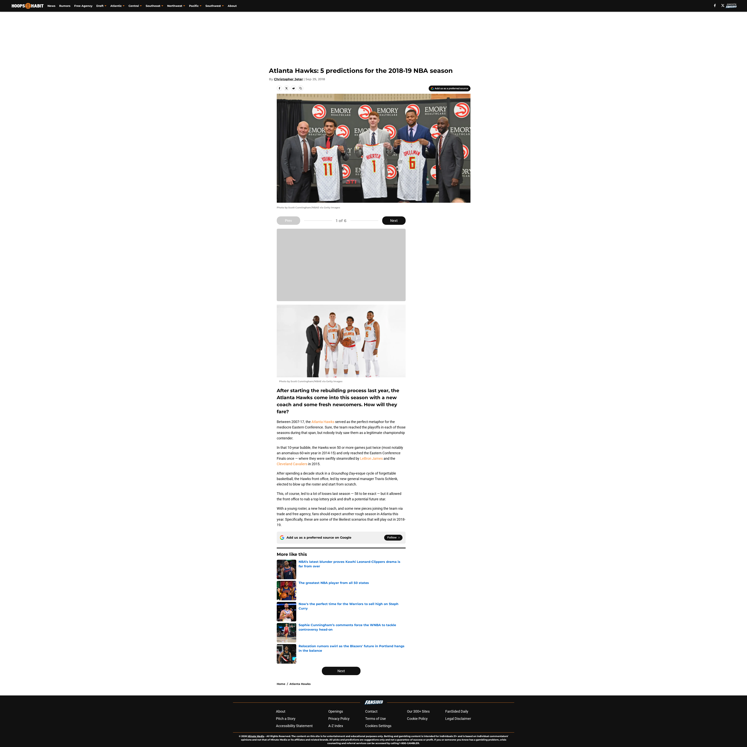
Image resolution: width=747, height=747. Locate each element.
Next (394, 221)
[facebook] (715, 5)
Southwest (213, 6)
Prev (288, 221)
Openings (335, 711)
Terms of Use (375, 719)
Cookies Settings (378, 726)
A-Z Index (335, 726)
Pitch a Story (285, 719)
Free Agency (83, 6)
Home (281, 684)
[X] (722, 5)
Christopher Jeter (288, 79)
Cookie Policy (417, 719)
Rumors (64, 6)
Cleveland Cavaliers (292, 464)
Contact (371, 711)
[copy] (300, 88)
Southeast (153, 6)
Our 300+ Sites (418, 711)
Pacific (194, 6)
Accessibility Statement (294, 726)
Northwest (174, 6)
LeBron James (371, 458)
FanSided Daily (456, 711)
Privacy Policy (339, 719)
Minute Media (256, 736)
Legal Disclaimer (458, 719)
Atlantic (116, 6)
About (232, 6)
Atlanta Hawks (322, 422)
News (51, 6)
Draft (100, 6)
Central (134, 6)
